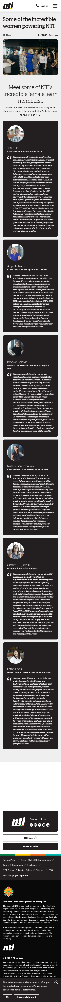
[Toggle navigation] (55, 6)
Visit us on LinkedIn (48, 825)
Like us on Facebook (31, 825)
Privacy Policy (10, 860)
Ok (7, 997)
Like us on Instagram (35, 825)
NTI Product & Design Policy (17, 870)
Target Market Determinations (36, 860)
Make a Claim (30, 846)
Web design (15, 875)
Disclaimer (32, 865)
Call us (44, 5)
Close (56, 982)
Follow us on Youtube (43, 825)
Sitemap (40, 870)
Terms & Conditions (13, 865)
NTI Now (29, 838)
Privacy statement (26, 997)
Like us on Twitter (39, 825)
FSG (51, 870)
